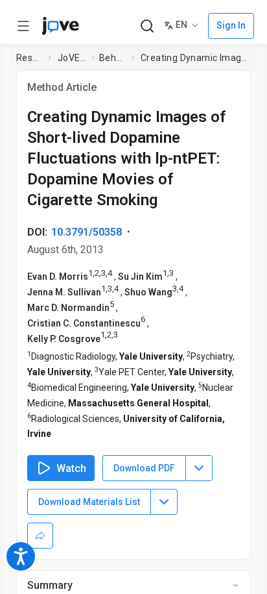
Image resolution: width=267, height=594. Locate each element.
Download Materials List (89, 502)
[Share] (40, 536)
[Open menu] (23, 26)
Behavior (112, 58)
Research (29, 58)
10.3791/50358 (86, 232)
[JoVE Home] (60, 26)
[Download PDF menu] (199, 468)
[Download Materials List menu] (164, 502)
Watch (71, 468)
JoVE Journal (72, 58)
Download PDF (144, 468)
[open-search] (146, 26)
